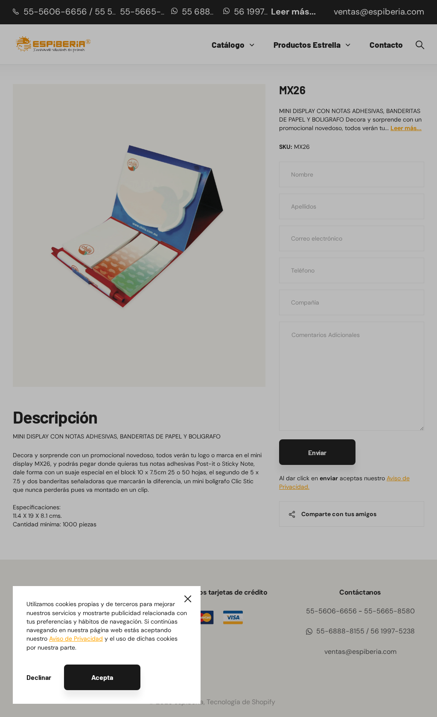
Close (188, 599)
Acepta (102, 677)
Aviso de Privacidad (76, 638)
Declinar (38, 677)
